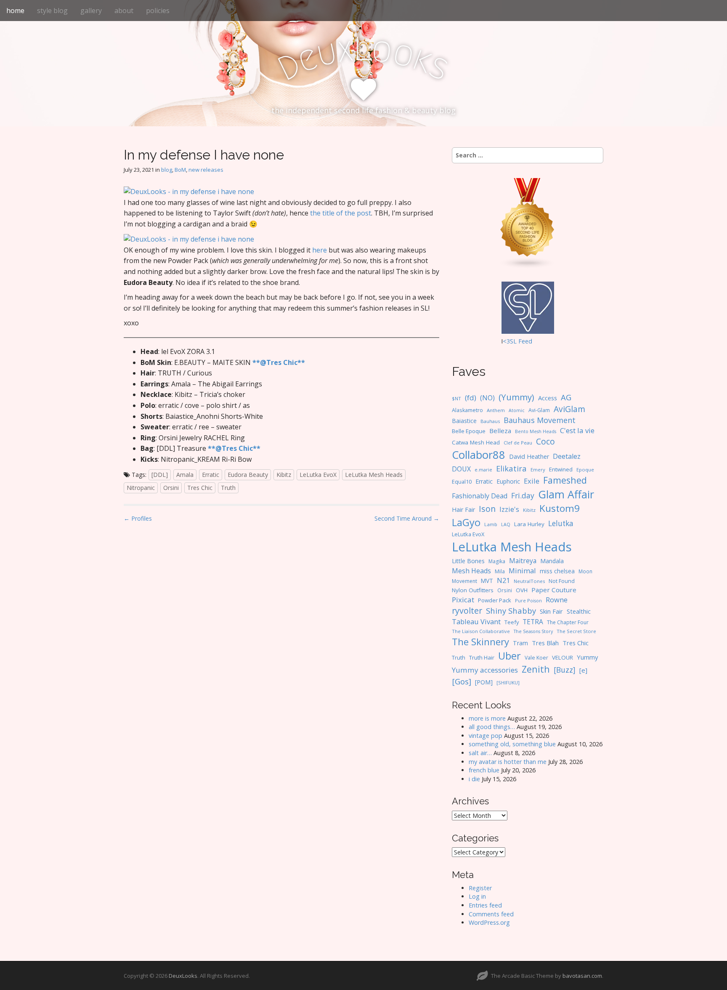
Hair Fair (463, 510)
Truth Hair (481, 657)
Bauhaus (490, 421)
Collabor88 (478, 454)
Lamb (490, 524)
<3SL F (512, 341)
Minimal (522, 570)
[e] (583, 670)
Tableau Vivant (476, 621)
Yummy (587, 657)
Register (480, 888)
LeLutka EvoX (318, 475)
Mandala (552, 561)
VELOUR (562, 657)
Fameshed (565, 480)
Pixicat (463, 599)
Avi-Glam (539, 410)
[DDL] (159, 475)
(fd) (470, 397)
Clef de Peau (518, 442)
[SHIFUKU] (508, 682)
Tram (520, 643)
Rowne (557, 599)
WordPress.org (489, 922)
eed (527, 341)
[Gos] (461, 681)
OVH (522, 590)
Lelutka (560, 523)
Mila (500, 571)
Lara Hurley (529, 524)
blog (166, 169)
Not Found (562, 581)
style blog (52, 10)
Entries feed (485, 905)
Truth (228, 488)
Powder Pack (494, 600)
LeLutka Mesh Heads (374, 475)
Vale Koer (536, 657)
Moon (585, 571)
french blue (484, 770)
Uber (509, 656)
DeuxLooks (183, 975)
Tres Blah (545, 643)
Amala (185, 475)
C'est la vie (577, 430)
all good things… (492, 727)
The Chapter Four (568, 622)
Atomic (517, 410)
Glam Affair (566, 494)
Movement (464, 581)
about (123, 10)
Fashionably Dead (479, 495)
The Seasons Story (533, 631)
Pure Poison (528, 600)
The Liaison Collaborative (481, 631)
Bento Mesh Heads (535, 431)
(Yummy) (516, 397)
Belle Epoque (469, 431)
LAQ (505, 524)
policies (158, 10)
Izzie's (509, 509)
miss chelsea (557, 571)
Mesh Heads (471, 570)
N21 (503, 580)
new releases (205, 169)
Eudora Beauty (248, 475)
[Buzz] (565, 670)
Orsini (171, 488)
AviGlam (569, 409)
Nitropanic (141, 488)
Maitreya (522, 560)
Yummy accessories (485, 670)
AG (566, 397)
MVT (487, 581)
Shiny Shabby (511, 610)
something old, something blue (512, 744)
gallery (91, 10)
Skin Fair (551, 611)
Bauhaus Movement (540, 420)
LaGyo (466, 522)
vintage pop (485, 736)
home (15, 10)
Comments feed (491, 914)
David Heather (529, 456)
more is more (487, 718)
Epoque (585, 469)
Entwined (561, 469)
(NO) (487, 397)
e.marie (483, 469)
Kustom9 (559, 508)
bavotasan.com (582, 975)
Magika (496, 561)
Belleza (500, 430)
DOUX (461, 469)
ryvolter (467, 610)
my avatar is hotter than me (508, 762)
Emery (538, 469)
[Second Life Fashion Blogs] (527, 223)
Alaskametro (467, 410)
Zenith (536, 669)
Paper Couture (553, 589)
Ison (487, 508)
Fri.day (522, 495)
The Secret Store (576, 631)
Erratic (210, 475)
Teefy (511, 622)
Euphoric (508, 481)
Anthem (496, 410)
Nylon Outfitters (473, 590)
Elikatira (511, 468)
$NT (456, 398)
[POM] (484, 682)
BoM (180, 169)
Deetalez (567, 456)
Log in (477, 896)
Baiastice (464, 421)
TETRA (533, 621)
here (319, 250)
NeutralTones (529, 581)
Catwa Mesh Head (476, 442)
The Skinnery (480, 641)
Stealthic (579, 611)
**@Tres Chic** (278, 362)
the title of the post (340, 213)
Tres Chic (199, 488)
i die (474, 779)
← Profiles (138, 518)
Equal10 (462, 481)
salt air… (480, 753)
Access (547, 398)
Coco (545, 441)
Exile (531, 481)
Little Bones (468, 561)
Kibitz (283, 475)
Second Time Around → (406, 518)
